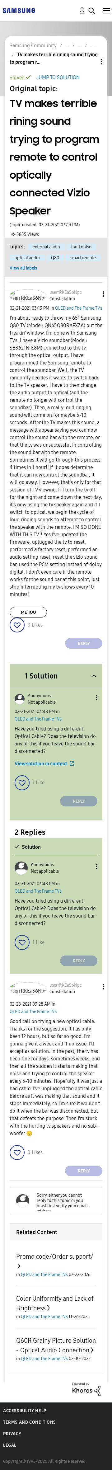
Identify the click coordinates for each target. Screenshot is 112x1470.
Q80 (55, 258)
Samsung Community (33, 46)
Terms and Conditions (29, 1422)
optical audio (27, 258)
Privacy (12, 1433)
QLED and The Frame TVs (78, 308)
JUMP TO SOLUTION (58, 77)
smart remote (83, 258)
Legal (9, 1445)
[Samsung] (18, 10)
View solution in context (41, 764)
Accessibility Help (24, 1410)
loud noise (81, 247)
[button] (93, 294)
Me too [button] (28, 612)
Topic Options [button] (91, 62)
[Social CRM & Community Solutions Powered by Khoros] (86, 1389)
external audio (46, 247)
